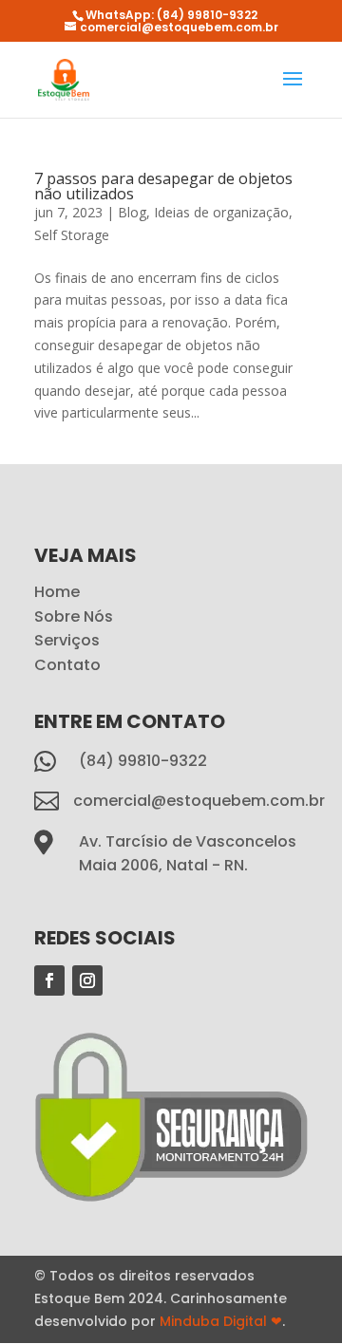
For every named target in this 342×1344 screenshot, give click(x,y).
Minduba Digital (221, 1321)
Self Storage (71, 235)
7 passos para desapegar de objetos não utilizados (163, 186)
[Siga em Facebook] (49, 980)
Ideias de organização (221, 212)
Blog (132, 212)
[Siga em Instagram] (87, 980)
